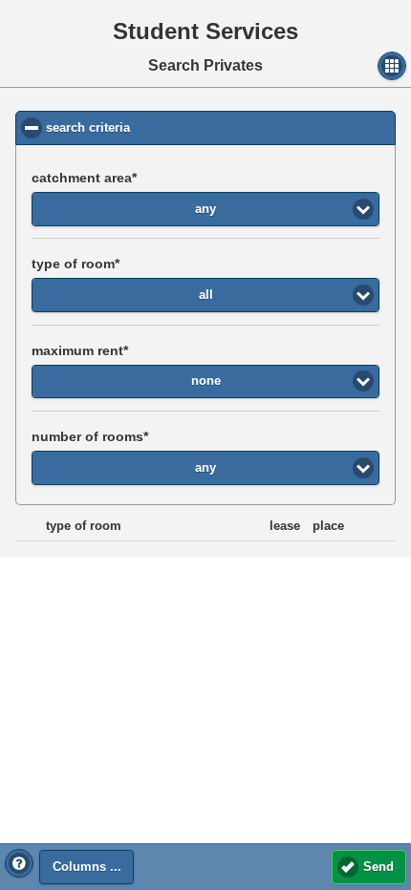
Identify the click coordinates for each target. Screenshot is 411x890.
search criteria (163, 128)
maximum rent (77, 350)
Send (378, 867)
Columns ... (87, 867)
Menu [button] (392, 66)
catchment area (82, 177)
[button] (19, 863)
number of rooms (87, 436)
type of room (73, 263)
